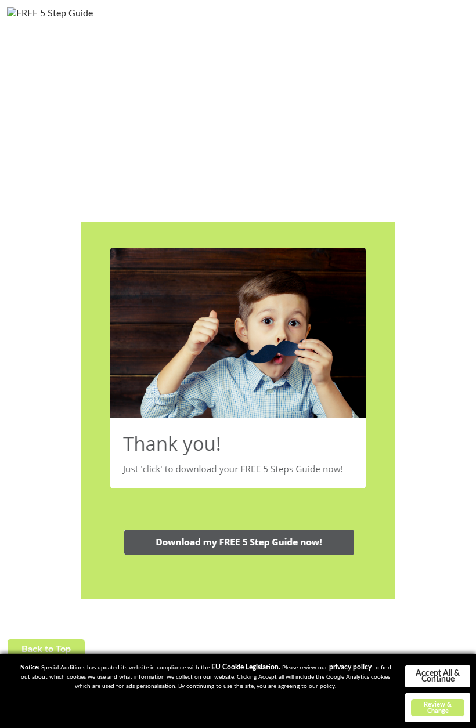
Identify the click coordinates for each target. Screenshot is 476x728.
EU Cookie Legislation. (245, 667)
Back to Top (46, 649)
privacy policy (350, 667)
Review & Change (438, 707)
